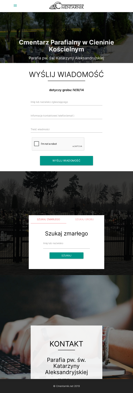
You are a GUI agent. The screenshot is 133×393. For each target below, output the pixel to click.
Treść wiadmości (40, 129)
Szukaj (66, 255)
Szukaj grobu (84, 219)
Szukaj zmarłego (48, 219)
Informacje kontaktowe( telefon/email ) (52, 115)
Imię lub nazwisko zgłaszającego (49, 101)
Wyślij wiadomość (66, 160)
